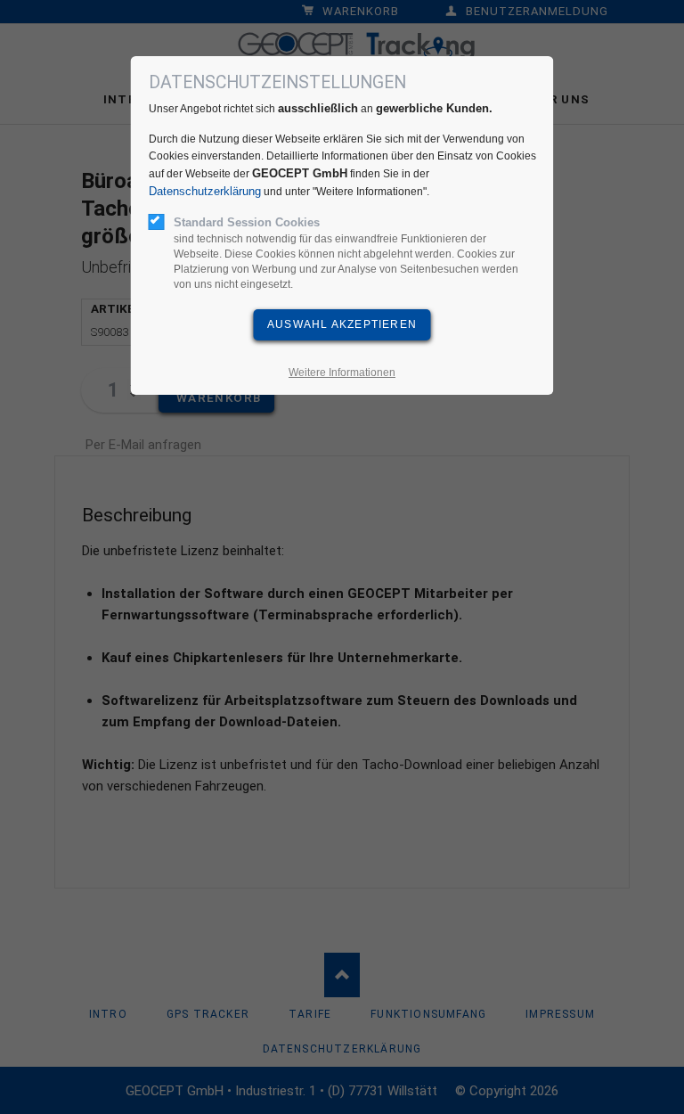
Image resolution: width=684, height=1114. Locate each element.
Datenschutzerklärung (205, 191)
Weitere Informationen (342, 372)
